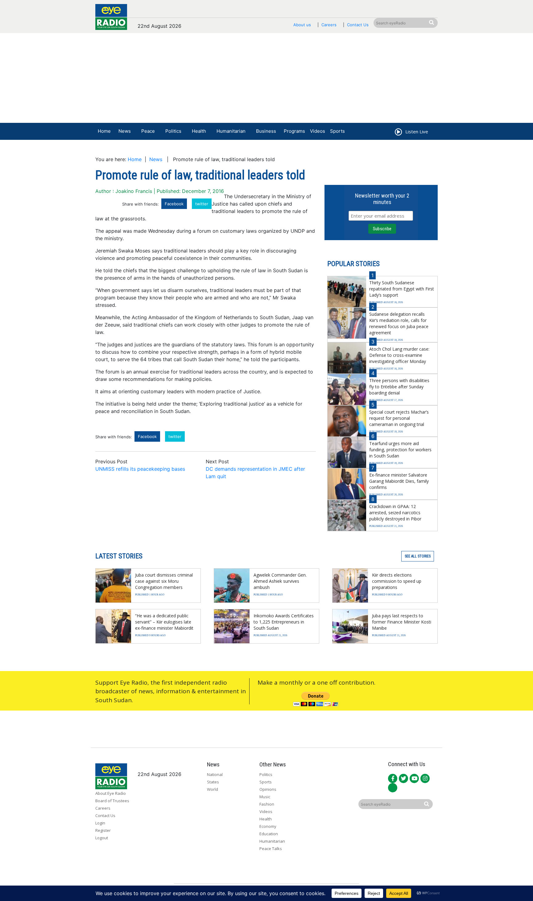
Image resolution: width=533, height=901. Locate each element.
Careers (329, 24)
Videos (317, 131)
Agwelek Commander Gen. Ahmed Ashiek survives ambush (280, 581)
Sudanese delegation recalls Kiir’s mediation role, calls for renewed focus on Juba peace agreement (398, 323)
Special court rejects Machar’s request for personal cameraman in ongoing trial (399, 418)
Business (266, 131)
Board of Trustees (112, 800)
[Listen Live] (397, 133)
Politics (173, 131)
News (124, 131)
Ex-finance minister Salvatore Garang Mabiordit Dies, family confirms (399, 481)
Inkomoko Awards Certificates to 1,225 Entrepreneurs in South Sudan (284, 622)
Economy (267, 826)
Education (268, 833)
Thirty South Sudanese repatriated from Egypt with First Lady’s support (401, 289)
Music (264, 796)
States (213, 782)
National (215, 774)
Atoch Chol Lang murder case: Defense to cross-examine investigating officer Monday (399, 355)
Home (104, 131)
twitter (201, 203)
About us (302, 24)
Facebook (174, 203)
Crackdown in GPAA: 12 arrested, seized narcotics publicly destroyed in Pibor (395, 512)
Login (100, 823)
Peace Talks (270, 848)
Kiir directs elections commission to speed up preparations (396, 581)
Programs (294, 131)
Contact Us (358, 24)
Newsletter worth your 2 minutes (382, 198)
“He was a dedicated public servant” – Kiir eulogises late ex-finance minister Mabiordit (164, 622)
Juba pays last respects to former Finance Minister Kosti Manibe (401, 622)
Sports (337, 131)
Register (103, 830)
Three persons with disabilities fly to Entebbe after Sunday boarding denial (399, 387)
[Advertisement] (266, 79)
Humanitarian (231, 131)
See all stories (418, 556)
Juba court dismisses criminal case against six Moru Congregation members (164, 581)
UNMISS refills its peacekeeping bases (140, 469)
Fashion (266, 804)
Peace (148, 131)
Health (199, 131)
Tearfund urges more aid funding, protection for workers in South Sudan (400, 449)
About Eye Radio (110, 793)
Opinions (267, 789)
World (212, 789)
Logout (101, 838)
